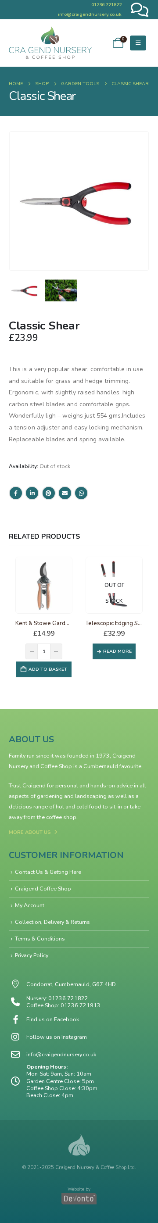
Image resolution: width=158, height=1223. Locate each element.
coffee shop (61, 817)
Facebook (16, 493)
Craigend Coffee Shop (43, 888)
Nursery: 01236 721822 (57, 998)
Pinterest (49, 493)
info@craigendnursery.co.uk (90, 14)
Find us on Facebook (52, 1019)
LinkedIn (32, 493)
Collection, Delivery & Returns (52, 922)
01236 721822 (106, 4)
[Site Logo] (50, 43)
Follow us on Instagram (56, 1037)
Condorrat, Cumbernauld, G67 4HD (71, 984)
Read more (117, 651)
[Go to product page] (44, 585)
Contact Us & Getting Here (48, 872)
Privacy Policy (31, 955)
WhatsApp (81, 493)
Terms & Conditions (40, 938)
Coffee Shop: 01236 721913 (63, 1005)
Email (65, 493)
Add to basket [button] (48, 669)
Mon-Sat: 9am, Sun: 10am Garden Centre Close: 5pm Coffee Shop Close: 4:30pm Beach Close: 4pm (61, 1084)
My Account (29, 905)
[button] (138, 43)
